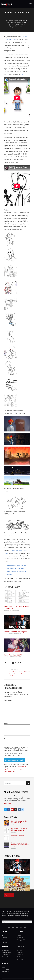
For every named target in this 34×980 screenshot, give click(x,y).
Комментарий (9, 700)
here (22, 74)
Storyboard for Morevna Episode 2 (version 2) (19, 829)
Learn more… (8, 803)
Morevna (25, 20)
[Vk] (19, 809)
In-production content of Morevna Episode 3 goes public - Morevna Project (19, 673)
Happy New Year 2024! (13, 655)
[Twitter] (5, 809)
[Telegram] (9, 927)
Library (20, 947)
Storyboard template (17, 836)
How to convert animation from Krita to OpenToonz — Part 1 (20, 844)
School (5, 947)
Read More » (13, 824)
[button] (30, 4)
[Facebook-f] (8, 809)
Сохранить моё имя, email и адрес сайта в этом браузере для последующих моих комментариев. (16, 749)
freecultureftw (21, 568)
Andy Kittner (11, 568)
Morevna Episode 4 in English (15, 632)
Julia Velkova (21, 566)
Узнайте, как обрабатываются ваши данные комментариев (15, 769)
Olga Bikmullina (12, 571)
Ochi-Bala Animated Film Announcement (19, 822)
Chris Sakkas (11, 566)
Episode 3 (18, 20)
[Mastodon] (25, 927)
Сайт (5, 738)
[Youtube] (12, 809)
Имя (6, 723)
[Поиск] (28, 783)
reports (24, 22)
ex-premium (17, 22)
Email (6, 731)
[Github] (15, 809)
